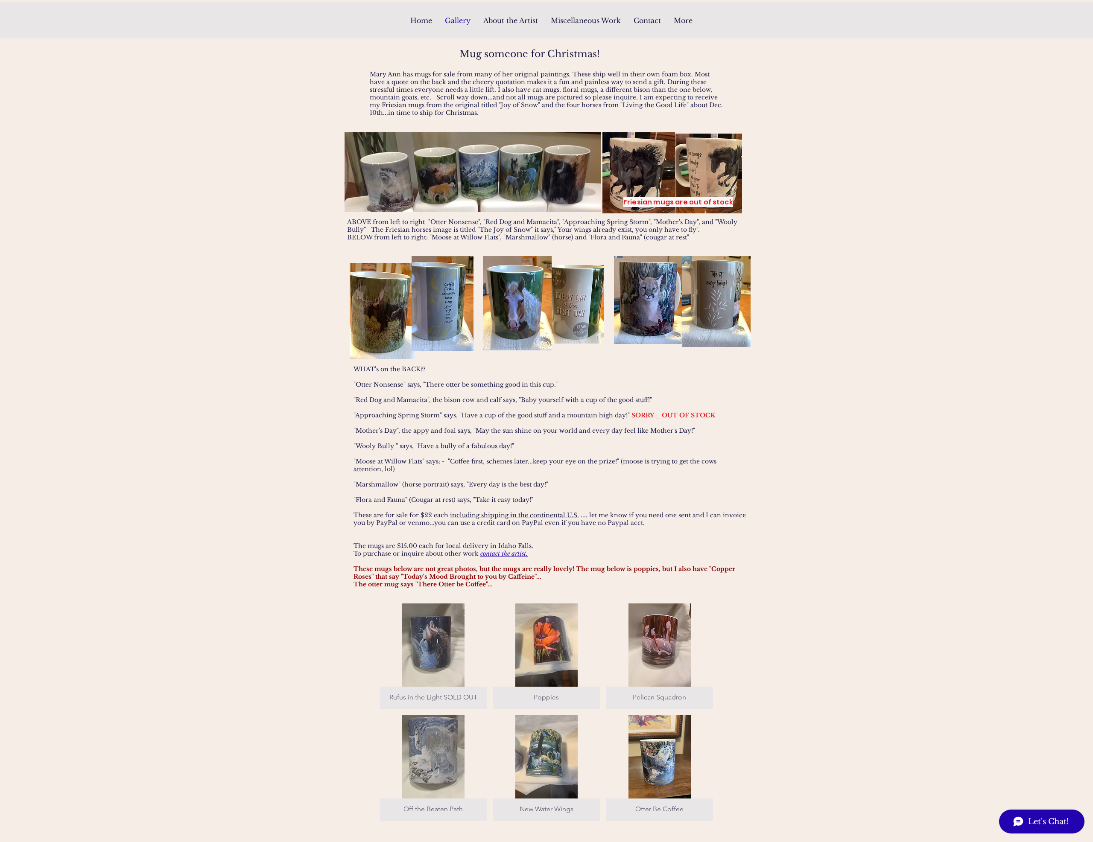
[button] (433, 656)
